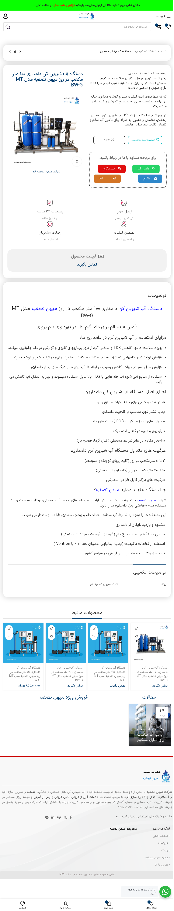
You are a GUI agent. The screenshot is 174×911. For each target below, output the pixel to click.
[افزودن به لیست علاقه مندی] (136, 636)
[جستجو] (7, 26)
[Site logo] (87, 16)
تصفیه (31, 792)
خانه (164, 51)
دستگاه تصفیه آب (145, 51)
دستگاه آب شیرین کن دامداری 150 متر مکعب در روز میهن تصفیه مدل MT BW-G (152, 674)
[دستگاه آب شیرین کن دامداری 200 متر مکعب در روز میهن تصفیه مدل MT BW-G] (108, 643)
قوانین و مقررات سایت (63, 5)
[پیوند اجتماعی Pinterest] (59, 817)
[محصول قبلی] (20, 51)
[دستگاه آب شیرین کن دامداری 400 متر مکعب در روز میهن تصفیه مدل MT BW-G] (66, 643)
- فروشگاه (164, 843)
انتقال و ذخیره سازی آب (141, 797)
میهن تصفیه (44, 308)
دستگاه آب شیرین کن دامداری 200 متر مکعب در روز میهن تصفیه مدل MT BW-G (109, 674)
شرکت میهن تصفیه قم (46, 171)
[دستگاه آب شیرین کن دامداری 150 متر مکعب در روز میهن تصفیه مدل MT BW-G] (150, 643)
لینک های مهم (161, 829)
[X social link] (65, 817)
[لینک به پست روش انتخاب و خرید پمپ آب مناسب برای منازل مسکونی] (150, 725)
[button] (9, 629)
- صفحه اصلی (161, 836)
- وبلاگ (165, 850)
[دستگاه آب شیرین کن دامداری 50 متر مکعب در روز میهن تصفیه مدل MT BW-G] (23, 643)
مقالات (149, 697)
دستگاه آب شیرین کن (140, 308)
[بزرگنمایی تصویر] (77, 161)
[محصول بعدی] (10, 51)
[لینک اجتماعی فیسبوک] (70, 817)
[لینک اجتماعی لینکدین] (53, 817)
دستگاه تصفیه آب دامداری (115, 51)
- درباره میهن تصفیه (157, 857)
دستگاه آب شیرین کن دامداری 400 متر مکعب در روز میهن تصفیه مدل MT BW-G (67, 674)
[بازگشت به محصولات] (15, 51)
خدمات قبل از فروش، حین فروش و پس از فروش (65, 797)
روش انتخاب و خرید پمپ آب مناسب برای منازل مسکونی (150, 735)
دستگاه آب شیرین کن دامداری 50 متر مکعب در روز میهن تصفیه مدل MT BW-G (24, 674)
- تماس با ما (162, 865)
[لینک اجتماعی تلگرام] (47, 817)
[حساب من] (5, 16)
